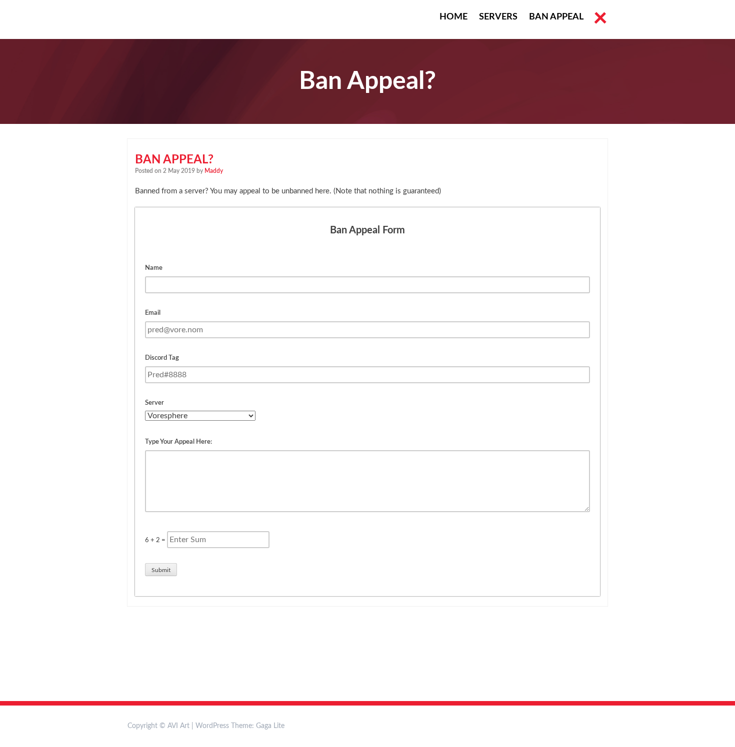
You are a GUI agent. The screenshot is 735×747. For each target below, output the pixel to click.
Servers (498, 16)
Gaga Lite (270, 726)
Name (153, 268)
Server (154, 403)
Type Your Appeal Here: (178, 442)
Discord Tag (162, 358)
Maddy (213, 171)
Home (454, 16)
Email (152, 313)
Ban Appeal (556, 16)
